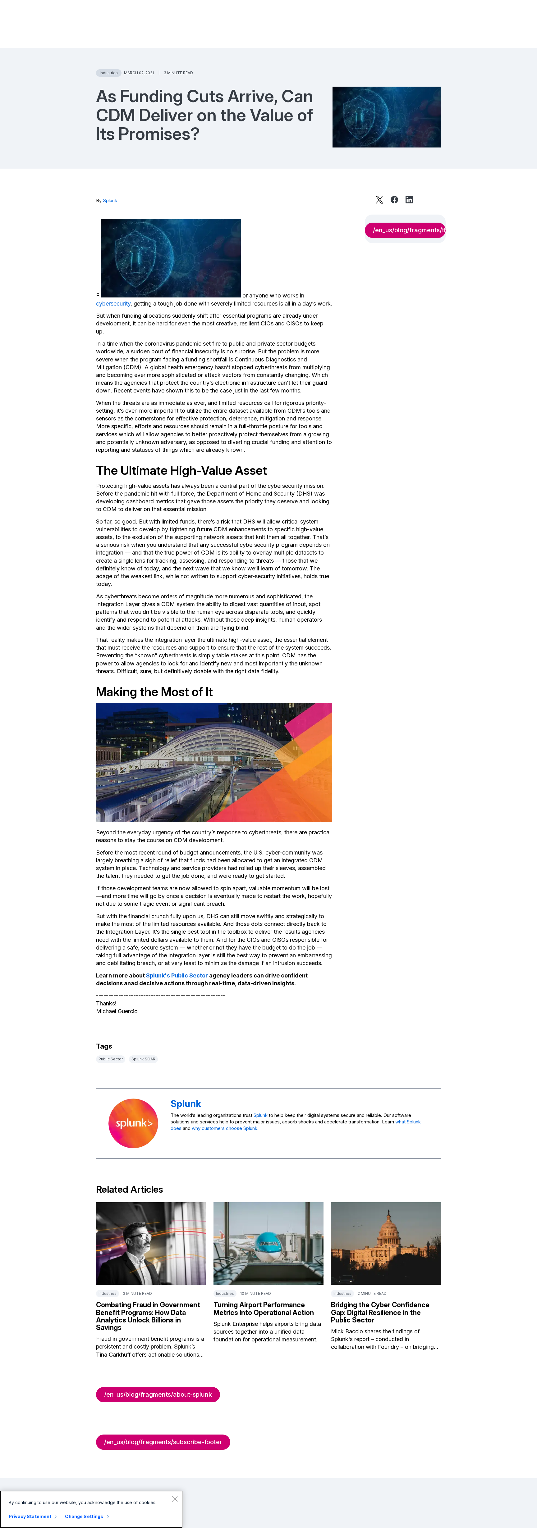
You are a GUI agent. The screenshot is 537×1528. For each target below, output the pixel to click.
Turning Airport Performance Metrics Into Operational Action (263, 1308)
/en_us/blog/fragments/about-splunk (158, 1394)
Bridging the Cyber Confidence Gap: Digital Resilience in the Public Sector (380, 1312)
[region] (91, 1509)
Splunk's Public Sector (177, 975)
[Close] (175, 1499)
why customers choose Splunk (224, 1128)
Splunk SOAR (143, 1059)
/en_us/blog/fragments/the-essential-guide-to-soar (409, 230)
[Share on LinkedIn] (409, 199)
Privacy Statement (30, 1516)
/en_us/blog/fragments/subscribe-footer (163, 1442)
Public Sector (111, 1059)
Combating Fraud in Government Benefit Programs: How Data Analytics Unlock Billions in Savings (148, 1316)
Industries (109, 72)
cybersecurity (113, 303)
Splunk (110, 200)
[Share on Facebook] (394, 199)
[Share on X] (379, 199)
